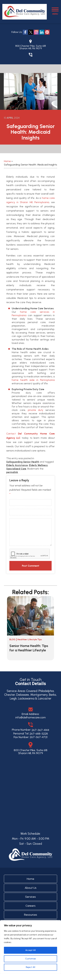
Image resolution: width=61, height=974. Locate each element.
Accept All (30, 950)
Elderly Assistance (17, 465)
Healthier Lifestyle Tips (29, 639)
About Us (30, 888)
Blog (12, 639)
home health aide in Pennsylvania (33, 379)
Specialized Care (16, 468)
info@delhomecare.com (30, 717)
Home (7, 161)
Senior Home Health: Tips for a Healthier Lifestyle (28, 648)
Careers (30, 905)
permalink (12, 472)
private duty (35, 410)
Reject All (30, 967)
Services (30, 896)
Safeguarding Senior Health (22, 461)
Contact (11, 433)
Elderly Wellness (38, 465)
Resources (30, 914)
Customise (30, 958)
